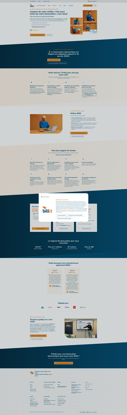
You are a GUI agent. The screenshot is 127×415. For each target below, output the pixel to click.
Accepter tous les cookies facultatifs (75, 215)
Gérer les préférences (62, 215)
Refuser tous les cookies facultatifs (64, 218)
